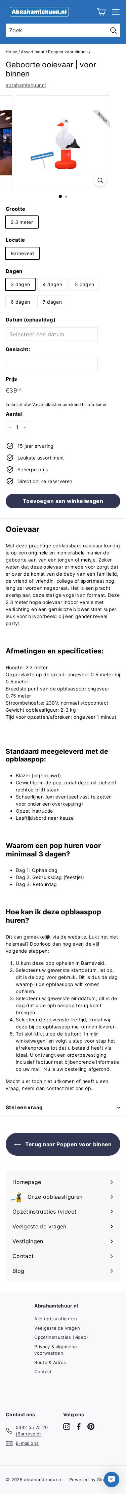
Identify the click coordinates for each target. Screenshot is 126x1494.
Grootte (15, 209)
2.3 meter (22, 222)
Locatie (15, 240)
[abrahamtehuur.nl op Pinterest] (90, 1426)
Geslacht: (18, 349)
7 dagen (52, 302)
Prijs (11, 379)
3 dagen (20, 284)
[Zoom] (100, 180)
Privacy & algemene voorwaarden (55, 1350)
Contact (42, 1371)
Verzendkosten (46, 404)
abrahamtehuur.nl (26, 85)
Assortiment (32, 51)
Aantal (14, 414)
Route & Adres (50, 1362)
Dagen (14, 271)
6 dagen (20, 302)
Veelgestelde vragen (57, 1328)
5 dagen (84, 284)
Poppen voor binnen (68, 51)
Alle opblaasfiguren (55, 1318)
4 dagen (52, 284)
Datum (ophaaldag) (30, 319)
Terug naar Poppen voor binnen (68, 1144)
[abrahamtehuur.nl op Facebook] (78, 1426)
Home (11, 51)
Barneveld (22, 253)
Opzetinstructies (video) (61, 1337)
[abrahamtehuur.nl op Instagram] (66, 1426)
